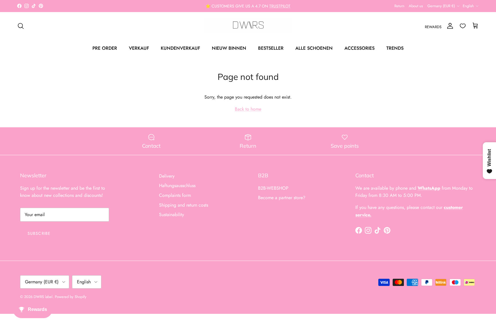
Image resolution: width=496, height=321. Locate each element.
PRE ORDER (104, 48)
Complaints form (175, 195)
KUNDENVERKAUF (180, 48)
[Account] (449, 25)
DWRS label (43, 296)
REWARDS (433, 27)
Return (399, 6)
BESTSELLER (271, 48)
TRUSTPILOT (279, 6)
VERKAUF (139, 48)
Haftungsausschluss (177, 185)
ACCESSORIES (359, 48)
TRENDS (395, 48)
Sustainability (171, 214)
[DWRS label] (248, 26)
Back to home (248, 109)
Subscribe (39, 233)
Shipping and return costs (183, 205)
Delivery (167, 176)
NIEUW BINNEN (229, 48)
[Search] (20, 25)
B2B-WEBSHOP (273, 188)
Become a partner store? (281, 197)
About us (416, 6)
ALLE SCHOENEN (314, 48)
